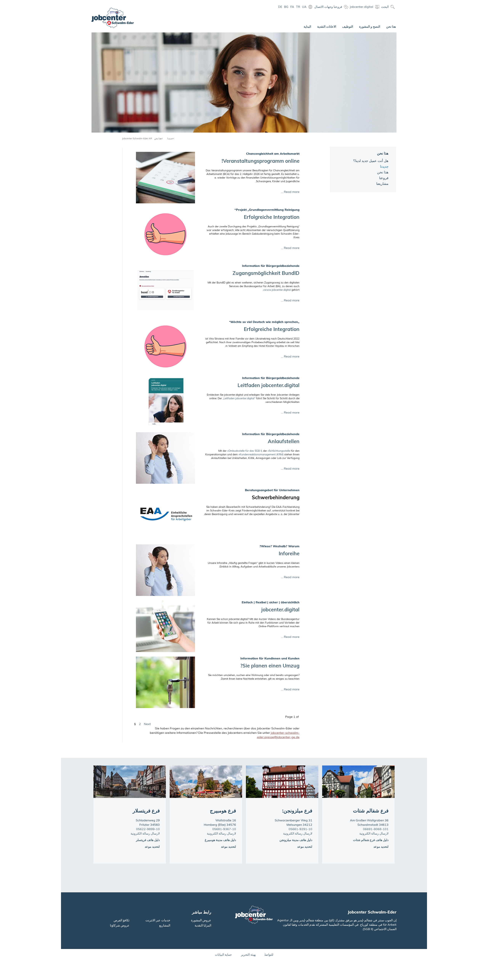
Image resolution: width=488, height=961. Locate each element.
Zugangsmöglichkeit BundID (266, 273)
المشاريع (164, 925)
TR (298, 7)
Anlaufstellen (283, 441)
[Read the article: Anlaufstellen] (165, 458)
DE (280, 7)
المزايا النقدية (203, 925)
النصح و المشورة (369, 26)
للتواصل (269, 954)
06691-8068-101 (375, 829)
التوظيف (347, 26)
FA (292, 7)
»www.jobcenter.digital (277, 290)
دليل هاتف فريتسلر (148, 840)
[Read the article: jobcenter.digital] (165, 626)
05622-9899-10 (148, 829)
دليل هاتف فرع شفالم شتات (370, 840)
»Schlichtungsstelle (279, 451)
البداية (307, 26)
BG (286, 7)
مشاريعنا (382, 184)
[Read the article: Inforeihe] (165, 570)
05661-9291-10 (300, 829)
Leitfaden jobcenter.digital (268, 385)
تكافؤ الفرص (121, 920)
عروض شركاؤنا (119, 925)
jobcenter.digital (280, 610)
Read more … (290, 192)
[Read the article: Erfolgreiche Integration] (165, 233)
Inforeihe (289, 554)
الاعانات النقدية (326, 26)
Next (147, 724)
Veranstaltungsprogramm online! (260, 161)
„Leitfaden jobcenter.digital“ (239, 398)
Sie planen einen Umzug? (269, 666)
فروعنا (383, 178)
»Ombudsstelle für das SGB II (244, 451)
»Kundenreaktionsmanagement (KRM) (260, 454)
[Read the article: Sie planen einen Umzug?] (165, 682)
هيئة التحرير (248, 954)
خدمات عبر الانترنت (157, 920)
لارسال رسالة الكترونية (145, 833)
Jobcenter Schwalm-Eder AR (137, 139)
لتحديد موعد (152, 846)
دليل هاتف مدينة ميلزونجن (295, 840)
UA (304, 7)
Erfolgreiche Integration (271, 217)
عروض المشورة (201, 920)
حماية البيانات (223, 954)
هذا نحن (157, 139)
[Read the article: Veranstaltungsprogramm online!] (165, 177)
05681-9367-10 (224, 829)
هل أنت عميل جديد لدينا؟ (370, 161)
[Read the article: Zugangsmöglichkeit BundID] (165, 289)
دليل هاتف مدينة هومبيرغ (220, 840)
